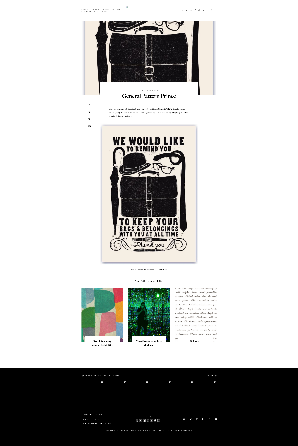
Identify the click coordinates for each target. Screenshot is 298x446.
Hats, (158, 269)
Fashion (85, 9)
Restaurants (88, 11)
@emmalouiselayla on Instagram (100, 376)
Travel (95, 9)
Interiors (102, 11)
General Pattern (165, 109)
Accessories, (141, 269)
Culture (116, 9)
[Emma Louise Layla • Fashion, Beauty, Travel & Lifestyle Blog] (149, 10)
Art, (148, 269)
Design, (152, 269)
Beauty (105, 9)
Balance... (195, 341)
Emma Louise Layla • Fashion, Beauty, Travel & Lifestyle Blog (146, 430)
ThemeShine (187, 430)
